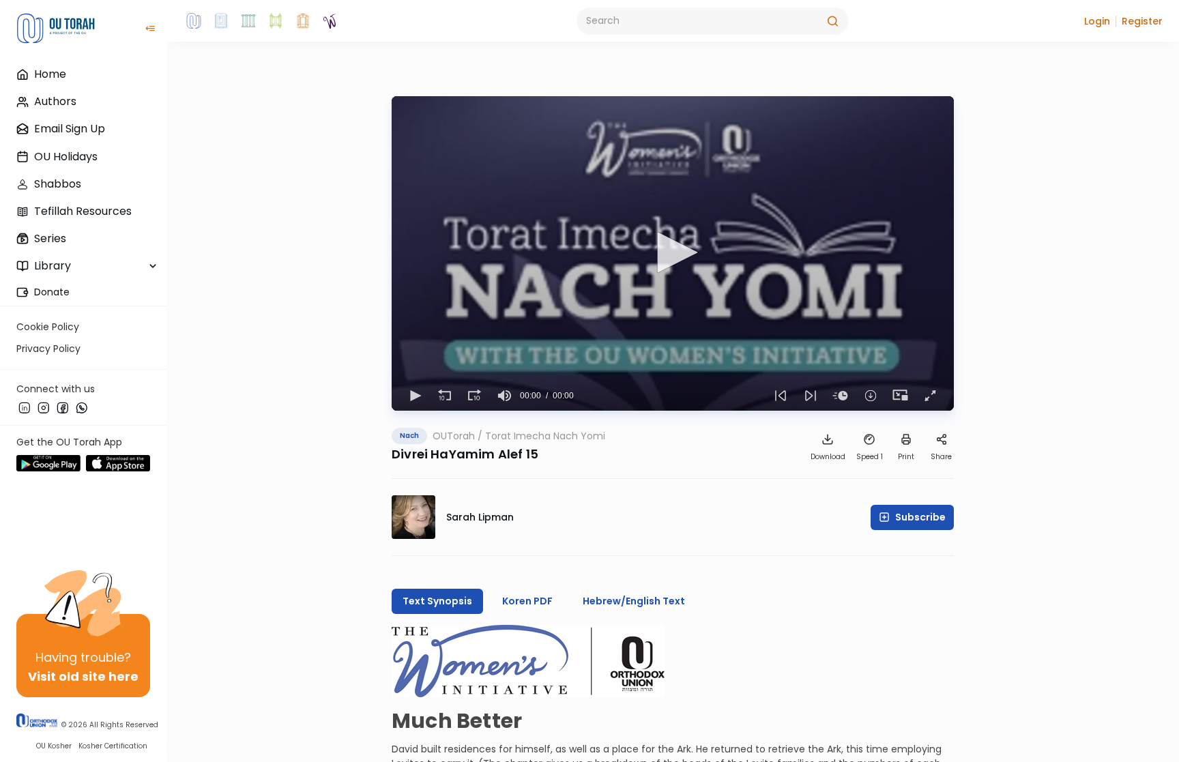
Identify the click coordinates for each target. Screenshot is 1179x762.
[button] (1097, 21)
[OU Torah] (194, 21)
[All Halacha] (248, 21)
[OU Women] (330, 21)
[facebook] (63, 407)
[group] (505, 396)
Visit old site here (83, 676)
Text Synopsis (437, 601)
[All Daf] (303, 21)
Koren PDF (527, 601)
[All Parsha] (276, 21)
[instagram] (43, 407)
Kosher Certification (112, 746)
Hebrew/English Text (634, 601)
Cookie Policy (47, 327)
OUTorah (454, 436)
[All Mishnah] (221, 21)
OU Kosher (54, 746)
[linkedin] (24, 407)
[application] (673, 253)
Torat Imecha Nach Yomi (545, 436)
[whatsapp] (82, 407)
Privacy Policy (48, 348)
